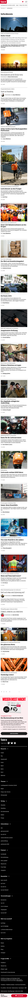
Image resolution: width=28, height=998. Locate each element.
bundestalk (3, 854)
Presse (2, 818)
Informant (9, 988)
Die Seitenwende (5, 811)
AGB (25, 988)
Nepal (2, 788)
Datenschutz (15, 988)
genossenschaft (5, 831)
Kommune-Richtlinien (20, 984)
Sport (2, 765)
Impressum (21, 988)
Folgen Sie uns (4, 743)
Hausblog (3, 808)
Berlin (2, 769)
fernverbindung (4, 857)
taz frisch (3, 883)
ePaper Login (4, 969)
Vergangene (4, 909)
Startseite (3, 8)
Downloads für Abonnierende (8, 972)
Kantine (2, 946)
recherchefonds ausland (7, 837)
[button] (26, 2)
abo (2, 828)
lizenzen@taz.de (20, 980)
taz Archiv (3, 932)
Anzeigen (3, 952)
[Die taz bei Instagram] (15, 743)
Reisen (2, 943)
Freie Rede (3, 867)
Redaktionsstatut (10, 984)
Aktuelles (3, 805)
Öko (2, 756)
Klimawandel (4, 795)
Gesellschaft (4, 759)
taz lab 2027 (4, 913)
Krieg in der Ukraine (5, 792)
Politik (2, 752)
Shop (2, 949)
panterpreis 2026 (5, 844)
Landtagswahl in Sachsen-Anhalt (9, 785)
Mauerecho (3, 864)
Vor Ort (2, 903)
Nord (2, 772)
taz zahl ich (3, 834)
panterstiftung (4, 841)
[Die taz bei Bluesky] (12, 743)
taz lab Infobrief (4, 890)
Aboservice (3, 966)
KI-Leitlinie (3, 988)
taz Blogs (3, 923)
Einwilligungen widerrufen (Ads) (15, 991)
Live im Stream (4, 906)
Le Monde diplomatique (6, 929)
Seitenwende (4, 991)
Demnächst (3, 900)
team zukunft (4, 880)
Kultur (2, 762)
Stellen (2, 814)
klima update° (4, 860)
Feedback (3, 962)
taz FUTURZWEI (4, 926)
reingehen (3, 870)
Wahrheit (3, 775)
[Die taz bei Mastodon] (9, 743)
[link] (8, 5)
